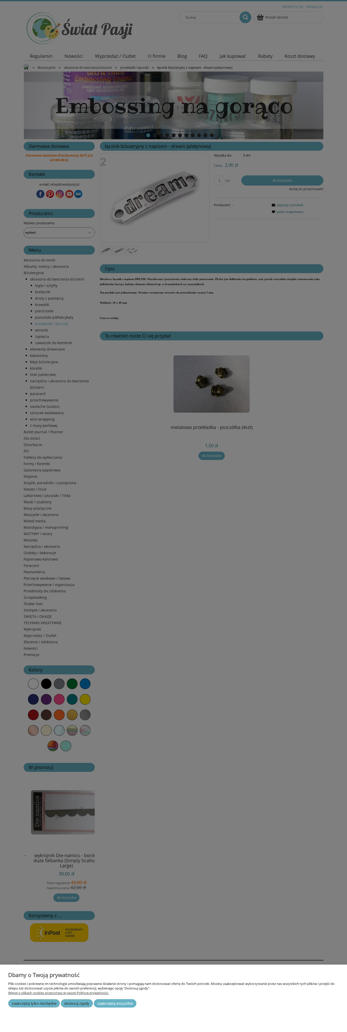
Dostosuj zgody (76, 1003)
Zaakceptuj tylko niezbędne (34, 1003)
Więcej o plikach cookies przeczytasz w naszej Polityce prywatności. (58, 993)
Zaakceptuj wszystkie (115, 1003)
